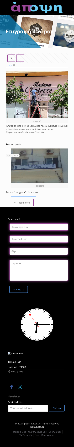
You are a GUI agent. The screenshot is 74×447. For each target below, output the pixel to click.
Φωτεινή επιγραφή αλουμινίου (22, 192)
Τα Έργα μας (26, 435)
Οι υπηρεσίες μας (37, 431)
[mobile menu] (69, 7)
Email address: (15, 402)
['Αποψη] (37, 7)
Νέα (37, 435)
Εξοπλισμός (55, 431)
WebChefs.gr (37, 426)
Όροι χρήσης (48, 435)
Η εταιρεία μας (18, 431)
